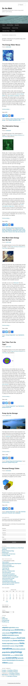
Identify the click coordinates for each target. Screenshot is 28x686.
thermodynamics (20, 660)
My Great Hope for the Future (8, 584)
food (16, 638)
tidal (16, 231)
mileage (16, 646)
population (6, 652)
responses (12, 655)
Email (3, 537)
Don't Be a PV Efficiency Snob (8, 571)
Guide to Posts (15, 27)
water (19, 120)
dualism (4, 635)
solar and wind (5, 384)
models (21, 646)
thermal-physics (11, 660)
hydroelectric (15, 120)
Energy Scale (17, 228)
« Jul (7, 601)
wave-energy (20, 231)
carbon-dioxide (6, 633)
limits (22, 643)
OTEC (6, 231)
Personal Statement (6, 27)
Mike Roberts (5, 674)
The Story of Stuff (6, 555)
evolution (6, 637)
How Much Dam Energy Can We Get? (10, 239)
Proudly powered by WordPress (14, 683)
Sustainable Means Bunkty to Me (9, 581)
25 (10, 598)
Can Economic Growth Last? (8, 566)
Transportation (9, 229)
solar (14, 231)
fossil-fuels (23, 511)
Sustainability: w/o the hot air (8, 554)
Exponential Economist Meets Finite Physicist (11, 563)
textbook (4, 660)
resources (10, 231)
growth (7, 640)
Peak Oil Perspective (6, 572)
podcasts (22, 649)
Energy (18, 118)
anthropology (6, 630)
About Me (17, 25)
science (17, 655)
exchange (12, 638)
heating (11, 640)
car (24, 630)
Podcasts (13, 30)
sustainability (11, 657)
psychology (16, 651)
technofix (20, 658)
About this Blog (10, 25)
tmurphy (4, 670)
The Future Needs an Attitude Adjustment (10, 582)
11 (10, 595)
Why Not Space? (5, 562)
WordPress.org (5, 621)
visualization (17, 513)
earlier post (8, 436)
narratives (7, 648)
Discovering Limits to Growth (8, 578)
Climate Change (13, 118)
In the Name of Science (12, 670)
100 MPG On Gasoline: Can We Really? (10, 576)
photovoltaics (16, 649)
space (3, 658)
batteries (13, 630)
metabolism (12, 646)
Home (3, 25)
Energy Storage (18, 461)
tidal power (16, 282)
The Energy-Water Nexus (11, 45)
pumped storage (5, 407)
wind (24, 231)
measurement (5, 646)
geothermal (10, 230)
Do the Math (7, 8)
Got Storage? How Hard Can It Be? (9, 575)
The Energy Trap (5, 568)
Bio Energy (8, 228)
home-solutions (18, 640)
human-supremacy (7, 643)
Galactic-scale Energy (6, 565)
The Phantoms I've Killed (7, 579)
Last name (4, 532)
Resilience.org (5, 552)
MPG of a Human (5, 569)
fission (20, 229)
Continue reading (6, 109)
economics (10, 635)
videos (5, 662)
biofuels (10, 120)
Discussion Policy (5, 30)
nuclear (20, 230)
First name (4, 528)
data (19, 511)
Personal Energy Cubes (10, 468)
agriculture (12, 627)
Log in (3, 617)
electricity (16, 635)
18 (10, 597)
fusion (6, 230)
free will (4, 640)
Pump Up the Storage (10, 413)
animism (17, 627)
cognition (14, 632)
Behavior (8, 118)
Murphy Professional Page (8, 551)
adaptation (5, 627)
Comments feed (5, 620)
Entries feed (4, 618)
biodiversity (19, 630)
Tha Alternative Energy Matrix (8, 574)
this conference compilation (13, 95)
